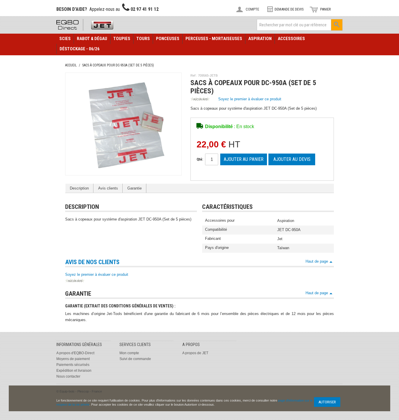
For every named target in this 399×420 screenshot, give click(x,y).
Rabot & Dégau (92, 38)
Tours (143, 38)
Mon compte (129, 353)
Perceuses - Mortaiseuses (213, 38)
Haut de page (317, 261)
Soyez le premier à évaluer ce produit (249, 99)
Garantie (134, 188)
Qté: (200, 159)
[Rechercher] (337, 25)
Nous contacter (68, 376)
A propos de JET (195, 353)
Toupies (121, 38)
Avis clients (108, 188)
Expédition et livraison (73, 371)
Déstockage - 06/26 (80, 48)
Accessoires (291, 38)
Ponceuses (167, 38)
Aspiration (260, 38)
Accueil (71, 65)
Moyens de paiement (73, 359)
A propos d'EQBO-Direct (75, 353)
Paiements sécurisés (72, 365)
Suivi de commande (135, 359)
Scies (65, 38)
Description (79, 188)
